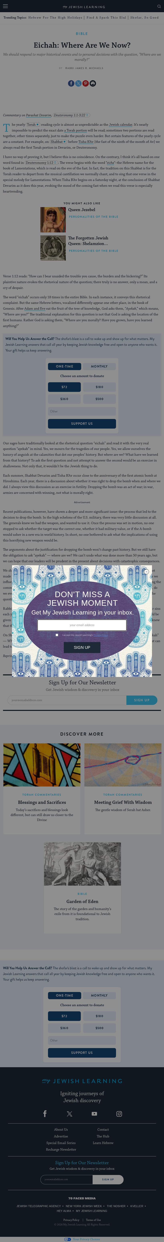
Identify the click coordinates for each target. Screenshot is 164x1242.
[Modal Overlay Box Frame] (82, 621)
